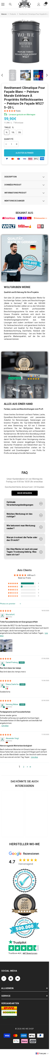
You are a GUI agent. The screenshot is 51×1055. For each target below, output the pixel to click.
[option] (25, 41)
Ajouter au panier (24, 153)
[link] (8, 218)
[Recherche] (10, 4)
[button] (2, 75)
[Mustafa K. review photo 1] (6, 645)
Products (13, 14)
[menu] (2, 4)
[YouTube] (17, 978)
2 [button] (23, 767)
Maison (4, 14)
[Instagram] (10, 978)
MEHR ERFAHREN (24, 493)
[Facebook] (3, 978)
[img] (5, 611)
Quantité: (9, 139)
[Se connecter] (38, 4)
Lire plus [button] (5, 726)
